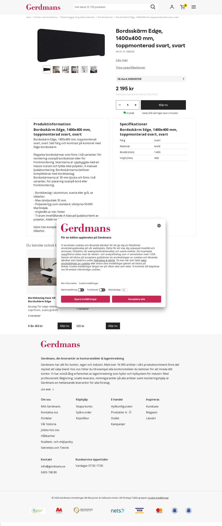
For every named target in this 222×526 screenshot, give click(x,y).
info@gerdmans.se (53, 466)
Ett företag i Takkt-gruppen (133, 497)
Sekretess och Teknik (55, 448)
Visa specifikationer (130, 68)
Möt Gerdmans (50, 406)
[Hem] (44, 7)
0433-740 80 (49, 472)
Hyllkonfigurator (122, 406)
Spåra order (84, 412)
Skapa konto (84, 406)
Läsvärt (151, 418)
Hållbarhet (48, 436)
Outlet (115, 418)
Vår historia (48, 424)
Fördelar (46, 418)
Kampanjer (118, 424)
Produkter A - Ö (121, 412)
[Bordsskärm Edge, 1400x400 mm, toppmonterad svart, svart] (71, 45)
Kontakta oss (49, 412)
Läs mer (122, 60)
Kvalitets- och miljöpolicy (57, 442)
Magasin (151, 412)
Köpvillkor (82, 418)
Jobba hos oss (50, 430)
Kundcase (152, 406)
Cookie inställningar (158, 497)
